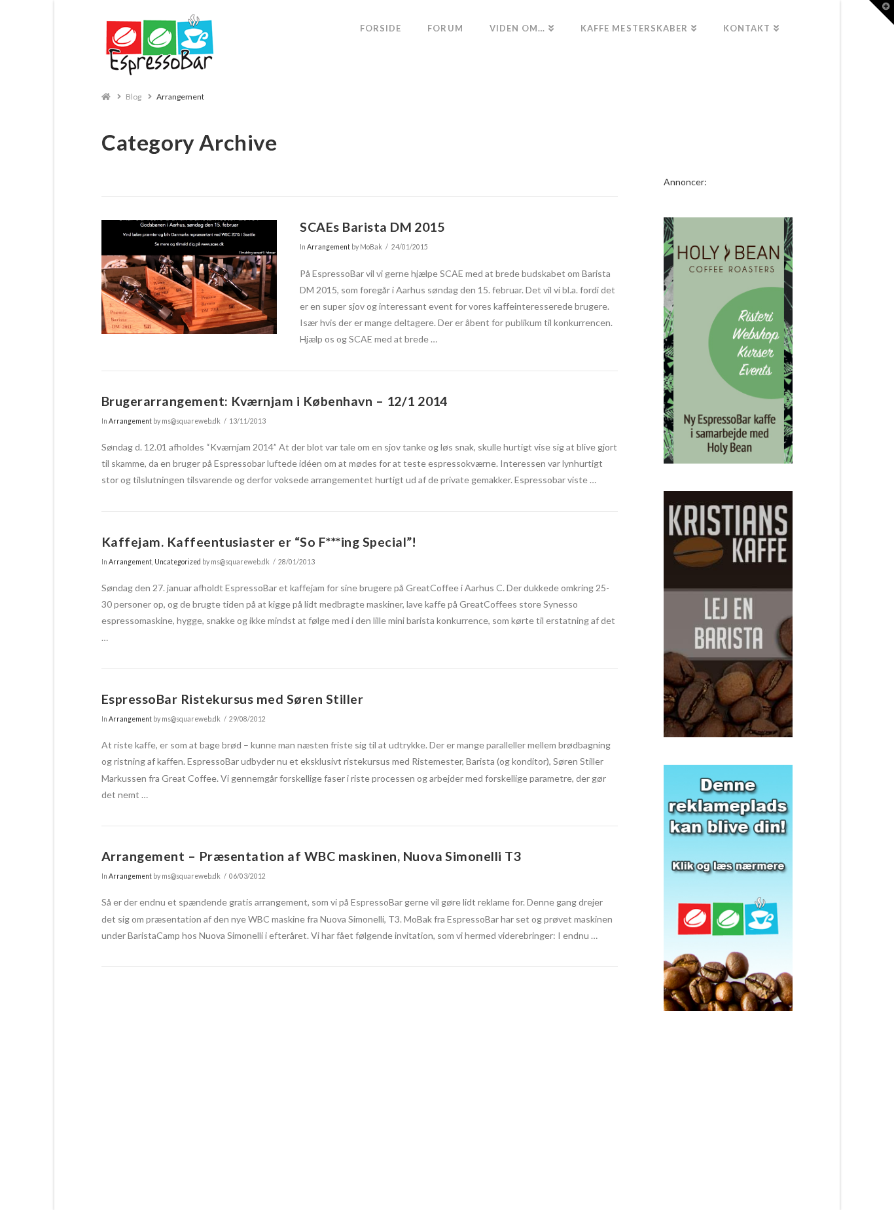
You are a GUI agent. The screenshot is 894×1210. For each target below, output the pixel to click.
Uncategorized (177, 562)
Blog (133, 96)
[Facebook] (447, 1181)
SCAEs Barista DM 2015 (372, 226)
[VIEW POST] (189, 277)
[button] (881, 12)
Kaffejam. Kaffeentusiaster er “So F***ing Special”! (259, 541)
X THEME (478, 1141)
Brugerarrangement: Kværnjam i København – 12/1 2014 (274, 401)
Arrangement (180, 96)
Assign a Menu (447, 1160)
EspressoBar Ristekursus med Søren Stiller (232, 698)
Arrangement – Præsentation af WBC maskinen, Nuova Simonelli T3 (311, 856)
